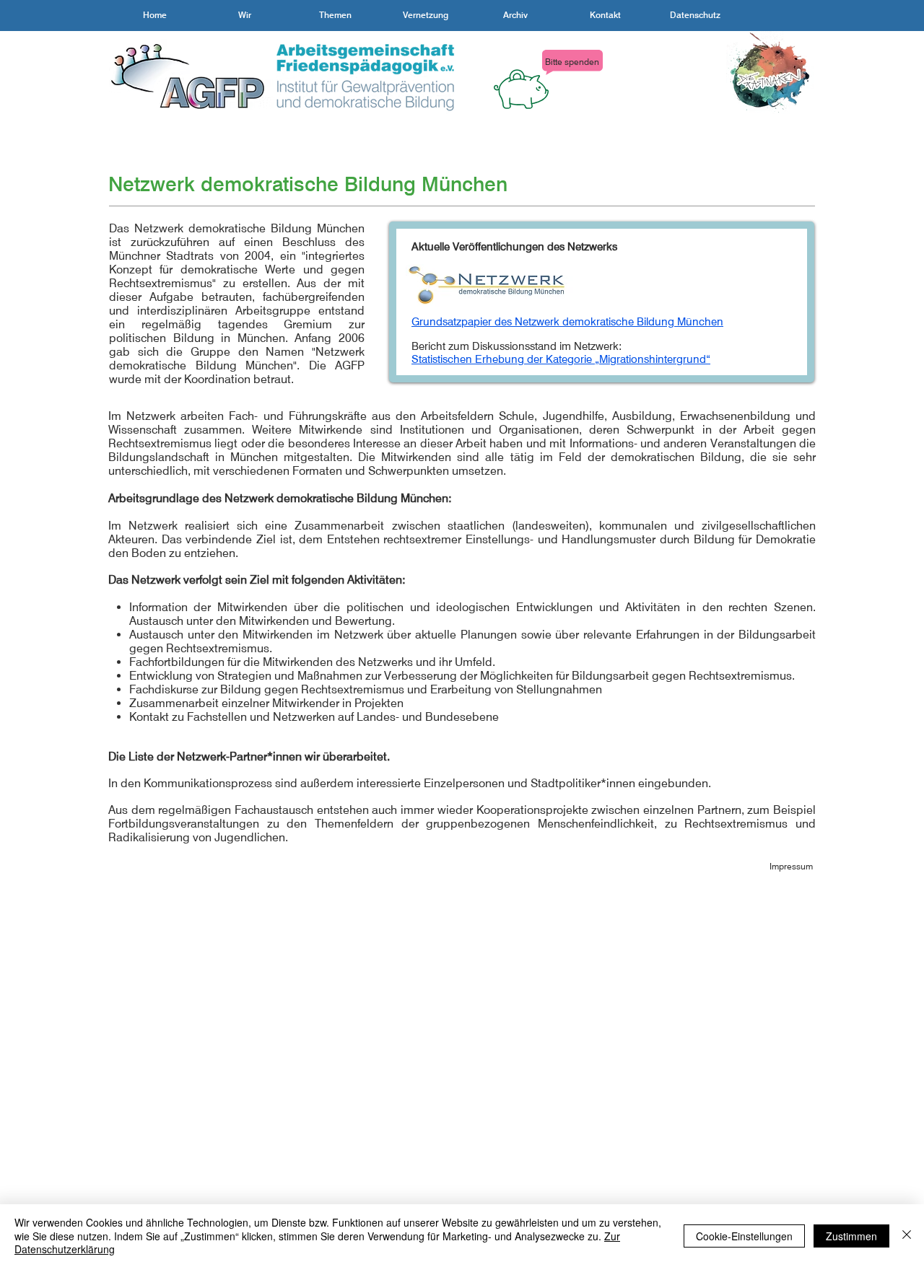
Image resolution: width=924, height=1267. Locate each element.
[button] (245, 15)
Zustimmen (851, 1236)
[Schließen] (906, 1235)
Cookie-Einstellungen (744, 1236)
